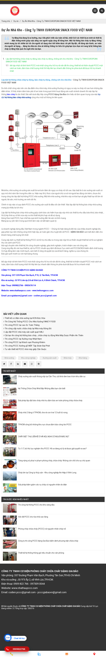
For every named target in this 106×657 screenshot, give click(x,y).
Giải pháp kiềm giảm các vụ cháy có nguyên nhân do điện (42, 484)
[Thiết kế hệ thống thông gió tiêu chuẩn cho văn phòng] (10, 556)
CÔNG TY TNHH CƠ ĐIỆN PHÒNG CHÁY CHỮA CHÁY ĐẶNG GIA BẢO (50, 606)
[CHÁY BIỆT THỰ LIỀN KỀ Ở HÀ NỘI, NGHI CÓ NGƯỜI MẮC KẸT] (10, 439)
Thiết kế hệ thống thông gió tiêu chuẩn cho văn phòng (41, 553)
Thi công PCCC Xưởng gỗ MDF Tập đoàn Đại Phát (27, 346)
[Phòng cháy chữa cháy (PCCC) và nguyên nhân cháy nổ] (10, 532)
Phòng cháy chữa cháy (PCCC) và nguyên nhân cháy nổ (42, 529)
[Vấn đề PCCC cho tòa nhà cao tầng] (10, 520)
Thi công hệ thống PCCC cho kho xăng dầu (36, 505)
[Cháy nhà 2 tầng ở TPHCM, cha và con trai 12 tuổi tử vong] (10, 415)
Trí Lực (95, 606)
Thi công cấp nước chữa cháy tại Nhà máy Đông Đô (27, 328)
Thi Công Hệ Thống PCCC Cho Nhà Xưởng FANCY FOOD (30, 321)
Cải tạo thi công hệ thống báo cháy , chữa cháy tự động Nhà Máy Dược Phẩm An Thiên (43, 335)
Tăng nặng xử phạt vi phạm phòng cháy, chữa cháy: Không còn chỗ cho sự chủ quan (54, 460)
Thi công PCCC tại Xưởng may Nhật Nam (23, 339)
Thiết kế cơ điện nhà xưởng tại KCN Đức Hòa (24, 318)
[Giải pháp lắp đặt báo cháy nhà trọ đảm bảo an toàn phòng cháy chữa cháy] (10, 403)
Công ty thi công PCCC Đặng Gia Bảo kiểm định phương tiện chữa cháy (48, 541)
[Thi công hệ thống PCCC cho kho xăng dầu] (10, 508)
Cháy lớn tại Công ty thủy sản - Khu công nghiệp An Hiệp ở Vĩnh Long (47, 472)
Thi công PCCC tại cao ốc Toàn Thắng (21, 325)
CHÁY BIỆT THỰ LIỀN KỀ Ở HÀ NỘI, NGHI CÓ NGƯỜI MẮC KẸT (43, 436)
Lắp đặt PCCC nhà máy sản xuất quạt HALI (24, 332)
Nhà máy (67, 358)
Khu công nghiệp (28, 358)
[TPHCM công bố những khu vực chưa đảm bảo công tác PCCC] (10, 427)
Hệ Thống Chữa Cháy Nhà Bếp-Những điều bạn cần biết (41, 388)
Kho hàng (83, 358)
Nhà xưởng (9, 358)
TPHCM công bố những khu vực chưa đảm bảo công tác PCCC (44, 424)
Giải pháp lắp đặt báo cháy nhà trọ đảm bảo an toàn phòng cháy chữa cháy (50, 400)
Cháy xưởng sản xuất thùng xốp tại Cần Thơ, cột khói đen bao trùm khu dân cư (51, 376)
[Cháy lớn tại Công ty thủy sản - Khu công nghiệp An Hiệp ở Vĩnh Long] (10, 475)
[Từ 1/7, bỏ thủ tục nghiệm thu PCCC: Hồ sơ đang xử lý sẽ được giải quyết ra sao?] (10, 451)
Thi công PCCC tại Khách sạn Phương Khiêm (24, 342)
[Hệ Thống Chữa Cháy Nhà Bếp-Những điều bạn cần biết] (10, 391)
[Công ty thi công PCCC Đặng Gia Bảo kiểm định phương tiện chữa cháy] (10, 544)
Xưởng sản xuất (49, 358)
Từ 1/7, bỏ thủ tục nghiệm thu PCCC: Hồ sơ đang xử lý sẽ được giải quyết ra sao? (52, 448)
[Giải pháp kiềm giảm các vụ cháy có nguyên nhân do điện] (10, 487)
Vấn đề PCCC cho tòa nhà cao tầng (33, 517)
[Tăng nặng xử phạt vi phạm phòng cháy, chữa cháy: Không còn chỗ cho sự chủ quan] (10, 463)
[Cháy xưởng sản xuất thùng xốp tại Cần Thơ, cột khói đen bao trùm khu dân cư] (10, 379)
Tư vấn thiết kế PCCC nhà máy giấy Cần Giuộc (25, 349)
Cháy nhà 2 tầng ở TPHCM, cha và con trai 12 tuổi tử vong (42, 412)
